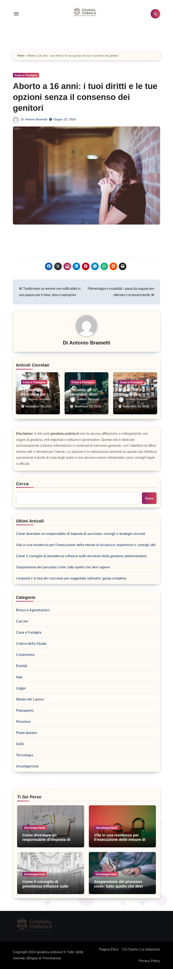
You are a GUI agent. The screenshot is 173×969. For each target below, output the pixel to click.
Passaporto (25, 710)
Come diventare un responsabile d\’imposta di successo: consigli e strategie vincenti (80, 534)
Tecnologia (24, 755)
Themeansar (51, 958)
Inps (19, 677)
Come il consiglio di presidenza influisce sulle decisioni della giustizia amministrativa (81, 556)
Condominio (25, 655)
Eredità (21, 666)
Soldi (20, 744)
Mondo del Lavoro (30, 699)
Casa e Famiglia (26, 75)
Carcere (22, 621)
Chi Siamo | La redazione (141, 949)
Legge (21, 688)
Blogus (32, 958)
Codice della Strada (31, 643)
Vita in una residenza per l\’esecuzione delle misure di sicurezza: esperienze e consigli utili (86, 545)
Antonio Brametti (36, 119)
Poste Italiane (26, 733)
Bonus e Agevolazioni (33, 610)
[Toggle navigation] (16, 13)
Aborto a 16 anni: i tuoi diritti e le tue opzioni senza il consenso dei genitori (85, 97)
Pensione (23, 721)
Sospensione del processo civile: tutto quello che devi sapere (63, 567)
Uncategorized (27, 766)
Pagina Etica (108, 949)
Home (20, 55)
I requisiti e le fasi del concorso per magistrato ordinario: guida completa (71, 578)
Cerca (22, 483)
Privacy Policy (149, 961)
